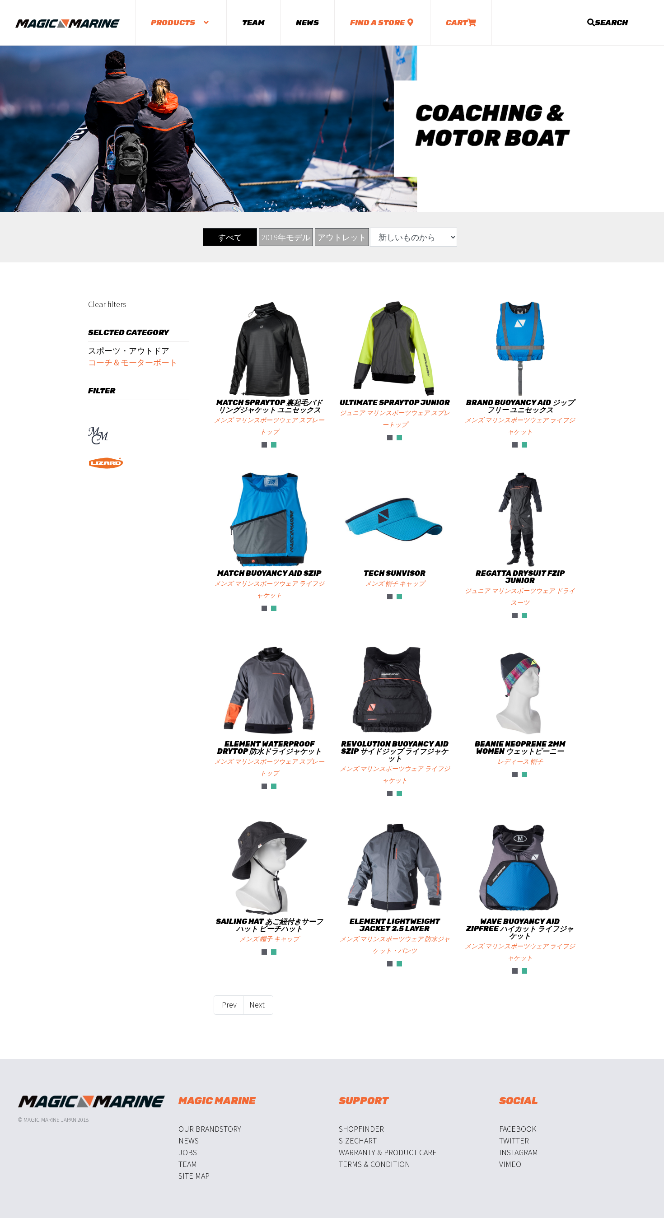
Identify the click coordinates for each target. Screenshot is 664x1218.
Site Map (194, 1176)
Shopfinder (361, 1129)
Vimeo (510, 1164)
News (307, 22)
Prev (228, 1004)
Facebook (517, 1129)
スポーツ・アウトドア (128, 350)
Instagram (518, 1152)
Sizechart (358, 1140)
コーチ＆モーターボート (133, 362)
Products (173, 22)
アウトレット (342, 237)
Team (253, 22)
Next (258, 1004)
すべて (230, 237)
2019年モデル (286, 237)
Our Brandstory (209, 1129)
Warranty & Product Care (388, 1152)
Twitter (514, 1140)
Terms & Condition (374, 1164)
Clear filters (107, 304)
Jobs (187, 1152)
